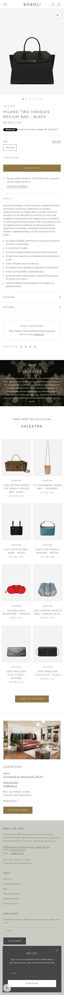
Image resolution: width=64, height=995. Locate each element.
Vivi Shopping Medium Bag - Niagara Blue (47, 612)
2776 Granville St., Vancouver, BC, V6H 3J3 (23, 776)
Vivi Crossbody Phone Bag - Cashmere (47, 487)
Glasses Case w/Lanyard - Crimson (16, 612)
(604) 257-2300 (10, 782)
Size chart (56, 141)
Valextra (9, 106)
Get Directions (18, 810)
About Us (7, 879)
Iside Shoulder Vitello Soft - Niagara (16, 674)
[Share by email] (35, 347)
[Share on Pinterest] (30, 347)
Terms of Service (11, 903)
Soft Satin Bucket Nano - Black (16, 551)
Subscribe (32, 983)
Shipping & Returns (12, 884)
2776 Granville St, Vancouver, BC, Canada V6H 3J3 (26, 847)
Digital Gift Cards (11, 899)
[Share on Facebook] (21, 347)
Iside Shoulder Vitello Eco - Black (47, 673)
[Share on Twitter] (25, 347)
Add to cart (32, 168)
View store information (17, 186)
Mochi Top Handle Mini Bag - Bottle (48, 551)
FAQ (5, 889)
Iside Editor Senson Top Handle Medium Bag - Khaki (16, 488)
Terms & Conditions (12, 894)
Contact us (39, 334)
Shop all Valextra (32, 699)
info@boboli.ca (10, 786)
